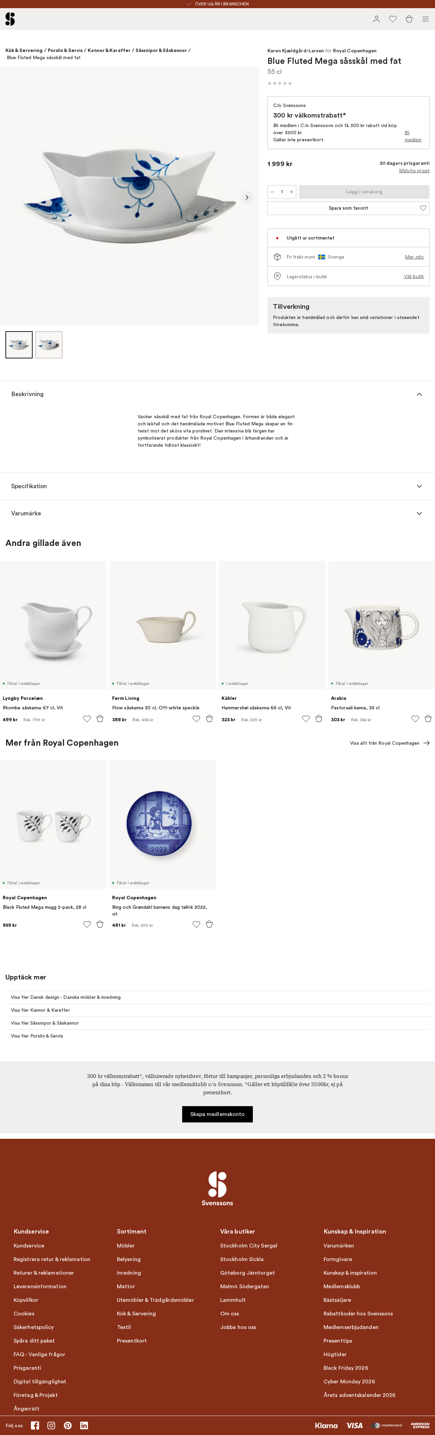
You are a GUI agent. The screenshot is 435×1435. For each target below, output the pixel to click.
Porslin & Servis (65, 50)
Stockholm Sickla (242, 1259)
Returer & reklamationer (44, 1273)
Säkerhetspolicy (34, 1327)
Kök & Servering (24, 50)
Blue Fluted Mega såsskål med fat (44, 57)
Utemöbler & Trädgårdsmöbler (155, 1300)
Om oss (229, 1314)
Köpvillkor (26, 1300)
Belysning (129, 1259)
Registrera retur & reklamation (52, 1259)
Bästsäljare (337, 1300)
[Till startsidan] (10, 19)
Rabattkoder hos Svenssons (358, 1314)
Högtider (335, 1354)
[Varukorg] (409, 19)
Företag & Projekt (36, 1395)
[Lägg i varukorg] (100, 718)
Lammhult (233, 1300)
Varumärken (339, 1246)
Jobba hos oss (238, 1327)
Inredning (129, 1273)
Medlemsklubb (342, 1286)
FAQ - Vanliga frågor (39, 1354)
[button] (279, 83)
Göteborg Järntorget (247, 1273)
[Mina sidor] (376, 19)
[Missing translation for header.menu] (425, 19)
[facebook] (35, 1425)
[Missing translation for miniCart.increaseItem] (291, 192)
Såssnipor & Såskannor (161, 50)
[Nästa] (247, 197)
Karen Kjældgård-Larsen (295, 51)
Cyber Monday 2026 (349, 1382)
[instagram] (51, 1425)
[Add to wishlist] (87, 718)
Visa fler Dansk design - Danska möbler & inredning (66, 997)
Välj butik (414, 276)
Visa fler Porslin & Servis (37, 1036)
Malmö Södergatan (244, 1286)
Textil (124, 1327)
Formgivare (338, 1259)
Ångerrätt (26, 1409)
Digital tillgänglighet (40, 1382)
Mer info (414, 257)
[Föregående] (12, 197)
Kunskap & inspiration (350, 1273)
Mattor (126, 1286)
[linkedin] (84, 1425)
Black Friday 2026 (346, 1368)
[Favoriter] (393, 19)
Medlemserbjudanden (351, 1327)
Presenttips (338, 1341)
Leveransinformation (40, 1286)
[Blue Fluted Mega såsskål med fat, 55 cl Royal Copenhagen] (129, 196)
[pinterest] (68, 1425)
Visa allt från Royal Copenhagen (384, 743)
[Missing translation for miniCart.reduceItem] (272, 192)
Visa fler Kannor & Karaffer (40, 1010)
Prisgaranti (27, 1368)
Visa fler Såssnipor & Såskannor (45, 1023)
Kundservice (29, 1246)
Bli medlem (413, 136)
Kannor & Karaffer (109, 50)
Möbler (126, 1246)
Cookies (24, 1314)
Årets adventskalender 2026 (360, 1395)
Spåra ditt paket (34, 1341)
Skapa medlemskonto (217, 1114)
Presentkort (132, 1341)
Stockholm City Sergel (248, 1246)
